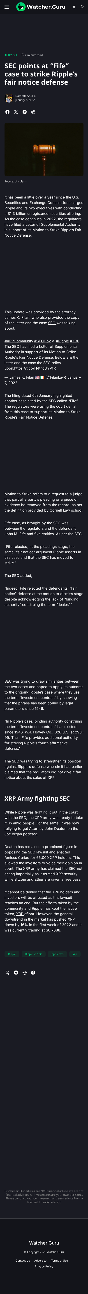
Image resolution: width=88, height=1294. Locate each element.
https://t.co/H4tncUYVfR (35, 368)
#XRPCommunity (19, 341)
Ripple (10, 208)
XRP (20, 914)
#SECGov (42, 341)
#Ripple (62, 341)
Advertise (40, 1260)
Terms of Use (59, 1260)
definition (19, 510)
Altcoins (11, 55)
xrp (75, 954)
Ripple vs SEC (33, 954)
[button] (7, 7)
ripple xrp (57, 954)
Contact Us (23, 1260)
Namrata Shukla (25, 96)
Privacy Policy (44, 1266)
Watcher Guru (44, 1243)
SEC (52, 323)
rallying (11, 828)
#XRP (74, 341)
